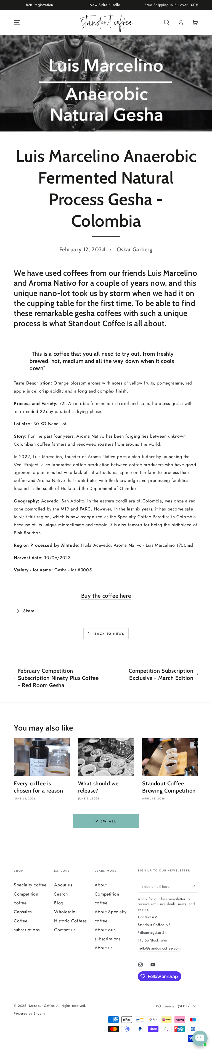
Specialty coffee (30, 885)
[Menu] (17, 22)
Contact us (64, 930)
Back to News (109, 633)
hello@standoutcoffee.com (159, 948)
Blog (58, 903)
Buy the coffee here (106, 595)
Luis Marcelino (172, 273)
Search (61, 894)
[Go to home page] (106, 22)
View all (106, 821)
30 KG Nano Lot (49, 423)
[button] (166, 22)
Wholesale (64, 912)
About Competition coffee (107, 894)
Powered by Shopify (29, 1013)
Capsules (23, 912)
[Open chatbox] (200, 1038)
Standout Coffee (41, 1005)
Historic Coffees (70, 921)
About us (63, 885)
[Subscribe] (195, 886)
